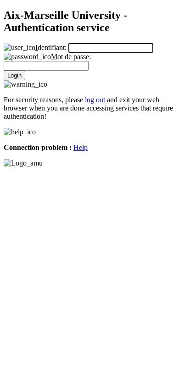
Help (80, 147)
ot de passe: (71, 57)
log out (95, 100)
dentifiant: (51, 47)
